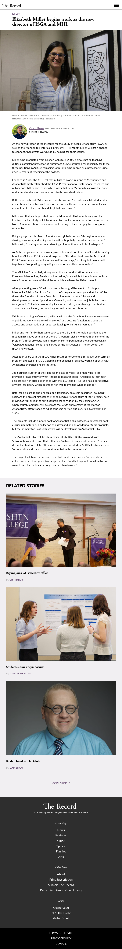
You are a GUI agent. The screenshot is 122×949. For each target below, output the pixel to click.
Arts (61, 857)
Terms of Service (61, 933)
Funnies (61, 851)
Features (61, 835)
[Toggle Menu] (116, 6)
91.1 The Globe (61, 913)
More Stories (61, 783)
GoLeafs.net (61, 918)
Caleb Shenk (36, 128)
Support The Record (61, 885)
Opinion (61, 846)
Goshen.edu (61, 907)
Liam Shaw (16, 767)
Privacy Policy (61, 938)
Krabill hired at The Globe (23, 761)
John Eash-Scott (21, 673)
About (61, 874)
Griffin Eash (17, 579)
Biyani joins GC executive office (27, 573)
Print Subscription (61, 879)
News (61, 830)
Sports (61, 840)
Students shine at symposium (25, 667)
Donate (61, 943)
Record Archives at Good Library (61, 890)
